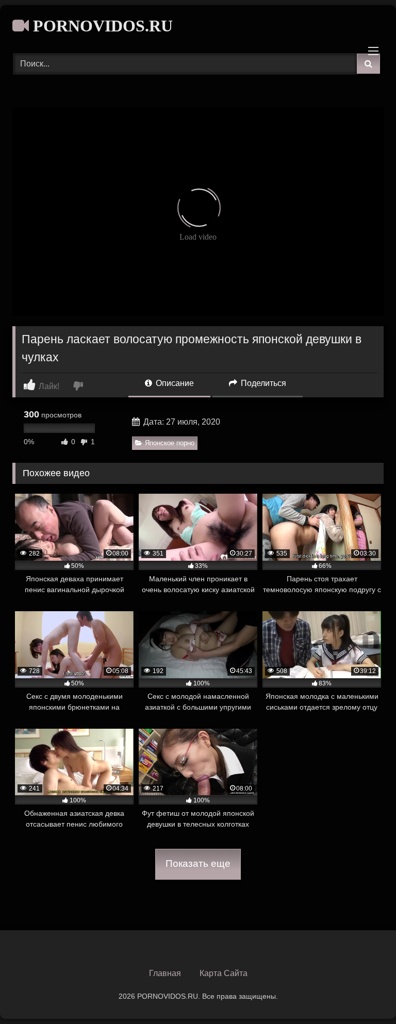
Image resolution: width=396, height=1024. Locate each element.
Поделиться (262, 383)
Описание (174, 383)
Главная (165, 973)
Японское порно (169, 443)
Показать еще (198, 863)
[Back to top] (364, 993)
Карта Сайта (224, 973)
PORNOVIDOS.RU (101, 25)
